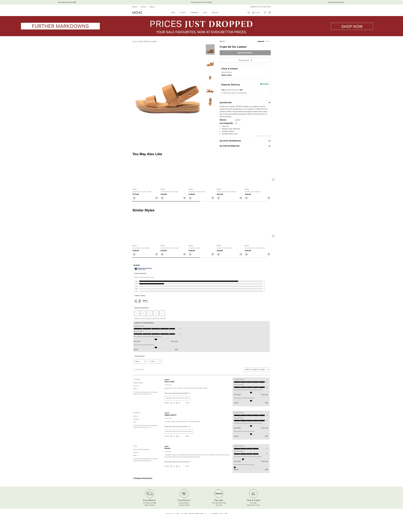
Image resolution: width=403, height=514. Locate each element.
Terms (242, 110)
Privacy (197, 112)
